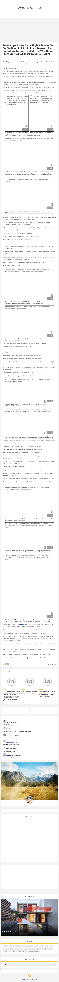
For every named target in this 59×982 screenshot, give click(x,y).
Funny (5, 948)
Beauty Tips (17, 946)
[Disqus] (29, 739)
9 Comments (23, 57)
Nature (46, 948)
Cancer (23, 946)
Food (51, 946)
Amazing (5, 946)
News (7, 664)
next (4, 860)
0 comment (30, 57)
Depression (35, 946)
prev (3, 860)
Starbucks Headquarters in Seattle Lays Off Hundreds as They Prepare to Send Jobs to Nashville (47, 694)
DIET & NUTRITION (44, 946)
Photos (5, 951)
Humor (20, 948)
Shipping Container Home (10, 931)
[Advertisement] (29, 31)
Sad (9, 951)
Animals (11, 946)
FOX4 (22, 217)
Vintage (19, 951)
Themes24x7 (34, 979)
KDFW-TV (23, 624)
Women (24, 951)
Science (14, 951)
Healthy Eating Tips (12, 948)
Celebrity (29, 946)
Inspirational (26, 948)
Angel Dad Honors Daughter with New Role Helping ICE (29, 692)
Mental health (40, 948)
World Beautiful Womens (33, 951)
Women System (29, 8)
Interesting (33, 948)
